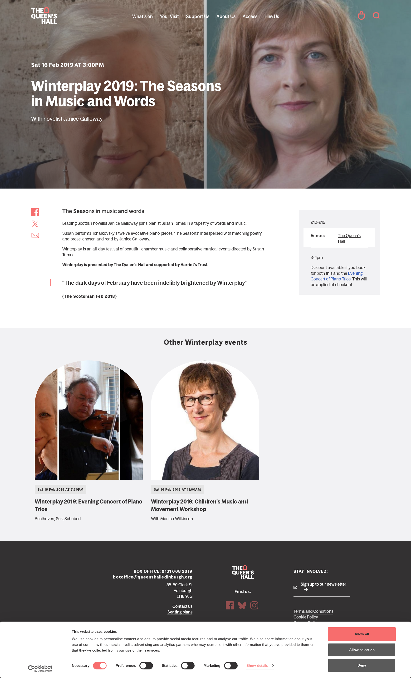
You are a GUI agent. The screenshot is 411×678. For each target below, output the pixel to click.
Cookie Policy (306, 617)
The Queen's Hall (63, 15)
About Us (225, 16)
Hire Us (271, 16)
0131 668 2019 (177, 571)
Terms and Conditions (313, 611)
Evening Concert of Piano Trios (336, 276)
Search (376, 15)
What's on (142, 16)
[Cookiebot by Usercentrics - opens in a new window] (40, 668)
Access (250, 16)
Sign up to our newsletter (323, 584)
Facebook (230, 605)
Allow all (362, 634)
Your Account (361, 15)
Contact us (182, 606)
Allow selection (362, 650)
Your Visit (169, 16)
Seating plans (179, 612)
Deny (361, 665)
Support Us (197, 16)
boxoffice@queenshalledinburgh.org (152, 577)
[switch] (146, 665)
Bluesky (242, 605)
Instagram (254, 605)
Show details (257, 665)
